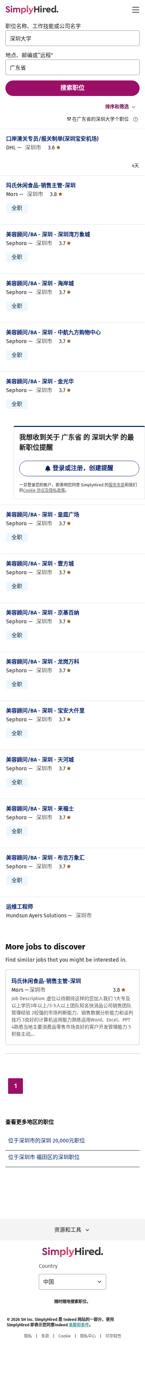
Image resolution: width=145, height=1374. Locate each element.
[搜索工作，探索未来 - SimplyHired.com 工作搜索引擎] (31, 9)
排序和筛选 (117, 107)
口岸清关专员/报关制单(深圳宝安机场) (52, 139)
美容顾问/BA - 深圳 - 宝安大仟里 (45, 710)
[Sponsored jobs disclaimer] (136, 119)
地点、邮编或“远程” (29, 55)
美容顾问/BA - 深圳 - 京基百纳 (42, 612)
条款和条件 (79, 1325)
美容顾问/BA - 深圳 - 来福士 (40, 808)
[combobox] (72, 38)
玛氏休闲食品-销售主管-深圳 (41, 185)
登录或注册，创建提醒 (83, 468)
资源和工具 (67, 1230)
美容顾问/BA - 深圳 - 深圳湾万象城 (48, 234)
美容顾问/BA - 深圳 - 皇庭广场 (42, 514)
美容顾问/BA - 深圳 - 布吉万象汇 (45, 857)
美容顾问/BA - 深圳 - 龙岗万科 (42, 661)
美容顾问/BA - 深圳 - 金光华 (40, 381)
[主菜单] (136, 10)
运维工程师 (19, 906)
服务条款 (117, 485)
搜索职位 (72, 88)
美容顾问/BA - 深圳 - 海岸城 (40, 283)
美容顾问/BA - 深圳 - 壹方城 (40, 563)
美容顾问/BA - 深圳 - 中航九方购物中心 (53, 332)
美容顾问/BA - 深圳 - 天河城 (40, 759)
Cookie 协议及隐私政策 (44, 490)
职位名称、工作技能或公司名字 (43, 26)
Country (48, 1266)
